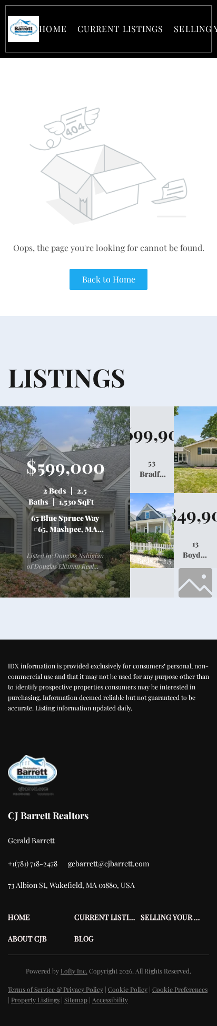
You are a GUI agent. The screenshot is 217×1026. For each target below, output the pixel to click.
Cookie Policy (127, 989)
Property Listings (35, 1000)
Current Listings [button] (120, 28)
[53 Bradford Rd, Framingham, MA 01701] (195, 490)
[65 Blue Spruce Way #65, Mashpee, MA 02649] (65, 595)
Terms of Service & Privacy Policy (55, 989)
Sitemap (75, 1000)
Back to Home (108, 279)
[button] (23, 29)
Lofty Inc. (74, 971)
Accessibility (110, 1000)
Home (52, 28)
